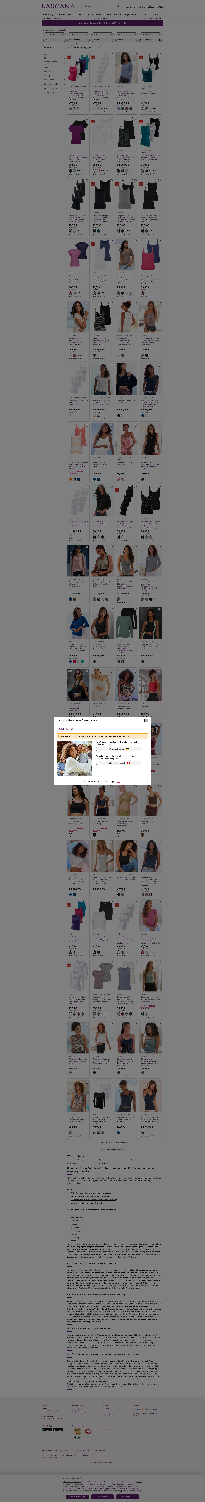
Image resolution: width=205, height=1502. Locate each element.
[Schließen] (146, 720)
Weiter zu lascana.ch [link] (116, 763)
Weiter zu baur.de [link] (116, 749)
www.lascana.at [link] (101, 781)
